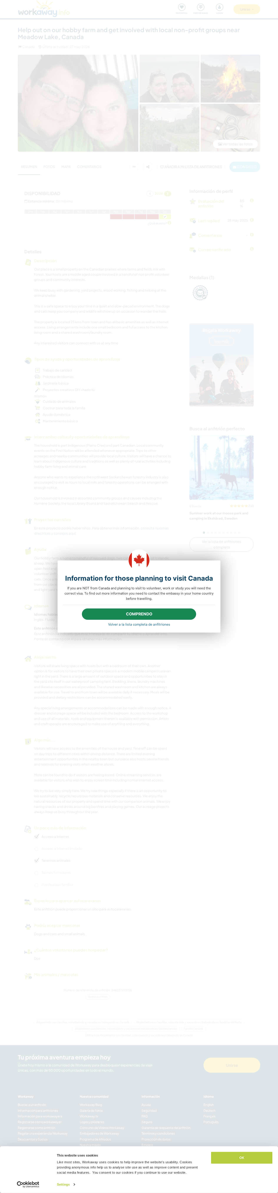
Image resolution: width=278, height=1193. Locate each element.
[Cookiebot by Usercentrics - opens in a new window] (28, 1184)
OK (241, 1158)
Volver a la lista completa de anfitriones (139, 624)
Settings (63, 1184)
